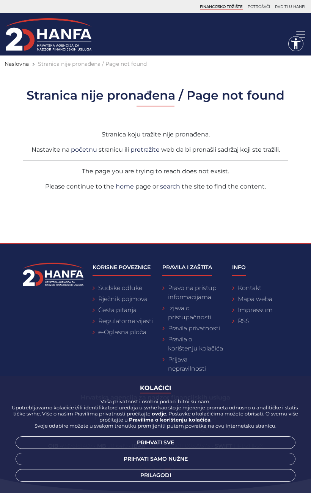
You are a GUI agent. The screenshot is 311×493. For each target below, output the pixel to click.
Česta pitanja (117, 310)
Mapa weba (255, 299)
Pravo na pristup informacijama (192, 292)
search (170, 186)
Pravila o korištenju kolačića (195, 344)
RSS (244, 321)
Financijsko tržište (221, 6)
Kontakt (249, 288)
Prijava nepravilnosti (187, 364)
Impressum (255, 310)
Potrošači (259, 6)
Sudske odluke (120, 288)
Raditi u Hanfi (290, 6)
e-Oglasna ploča (122, 332)
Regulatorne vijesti (125, 321)
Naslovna (17, 63)
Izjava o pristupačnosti (189, 312)
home (125, 186)
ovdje (159, 414)
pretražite (145, 149)
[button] (295, 43)
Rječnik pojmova (123, 299)
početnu (85, 149)
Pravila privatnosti (194, 328)
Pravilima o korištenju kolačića (169, 420)
